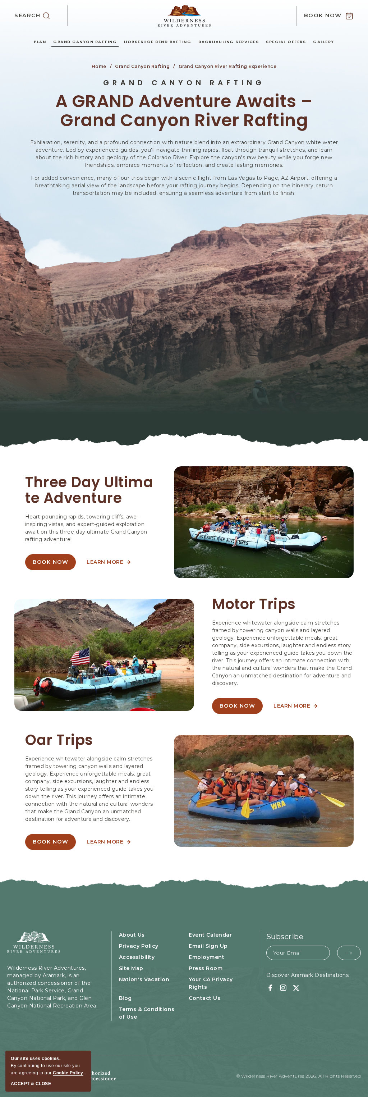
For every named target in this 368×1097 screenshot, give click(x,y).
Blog (125, 998)
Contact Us (204, 998)
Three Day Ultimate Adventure (89, 490)
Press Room (205, 968)
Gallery (323, 42)
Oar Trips (59, 740)
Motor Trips (254, 604)
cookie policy (68, 1072)
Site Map (131, 968)
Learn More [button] (108, 564)
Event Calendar (210, 935)
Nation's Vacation (144, 979)
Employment (206, 957)
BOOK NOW (54, 564)
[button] (41, 16)
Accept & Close (31, 1083)
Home (99, 66)
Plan (40, 42)
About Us (132, 935)
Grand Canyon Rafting (85, 42)
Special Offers (286, 42)
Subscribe (285, 936)
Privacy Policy (138, 946)
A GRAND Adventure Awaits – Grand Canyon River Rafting (184, 111)
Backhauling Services (228, 42)
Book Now (240, 708)
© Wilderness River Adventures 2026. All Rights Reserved (298, 1076)
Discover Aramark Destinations (307, 975)
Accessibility (137, 957)
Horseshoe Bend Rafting (157, 42)
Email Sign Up (208, 946)
